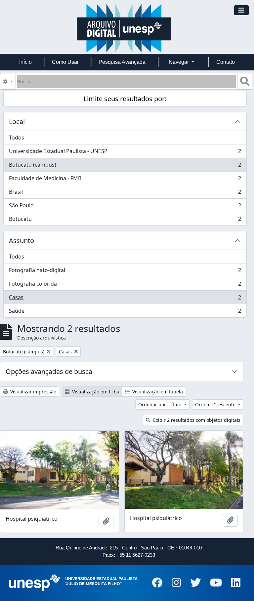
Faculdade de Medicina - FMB (125, 180)
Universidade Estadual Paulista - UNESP (125, 152)
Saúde (125, 312)
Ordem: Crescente (216, 404)
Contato (225, 62)
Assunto (21, 240)
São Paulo (125, 207)
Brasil (125, 193)
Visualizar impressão (32, 391)
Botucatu (125, 220)
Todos (16, 137)
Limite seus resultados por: (125, 98)
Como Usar (65, 62)
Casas (125, 299)
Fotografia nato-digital (125, 271)
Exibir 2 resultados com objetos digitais (196, 420)
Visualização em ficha (95, 391)
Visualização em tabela (157, 391)
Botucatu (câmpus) (125, 166)
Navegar (179, 62)
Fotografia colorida (125, 285)
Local (17, 121)
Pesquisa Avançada (122, 62)
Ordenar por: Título (160, 404)
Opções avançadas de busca (49, 371)
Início (25, 62)
